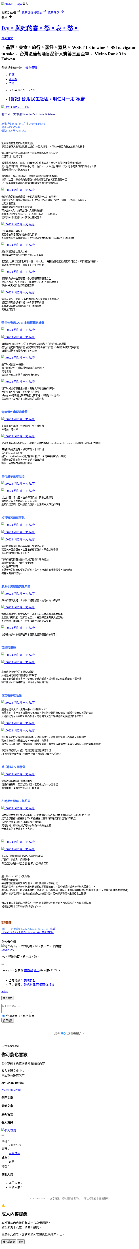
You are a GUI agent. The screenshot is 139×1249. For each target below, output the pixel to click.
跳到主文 (7, 38)
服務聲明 (104, 1198)
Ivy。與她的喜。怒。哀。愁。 (40, 28)
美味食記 (29, 980)
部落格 (13, 79)
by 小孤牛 (29, 929)
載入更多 (7, 998)
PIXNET (42, 1198)
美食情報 (31, 67)
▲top (4, 991)
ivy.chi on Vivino (11, 1089)
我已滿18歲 (9, 1241)
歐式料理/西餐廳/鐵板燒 (39, 984)
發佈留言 (7, 1020)
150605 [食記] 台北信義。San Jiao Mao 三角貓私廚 (27, 932)
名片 (11, 83)
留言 (36, 970)
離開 (20, 1241)
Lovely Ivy (7, 949)
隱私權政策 (90, 1198)
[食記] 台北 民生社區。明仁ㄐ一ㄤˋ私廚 (47, 99)
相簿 (11, 74)
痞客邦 (28, 970)
